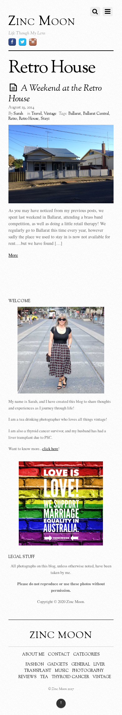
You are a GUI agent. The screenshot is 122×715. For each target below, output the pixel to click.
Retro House (28, 119)
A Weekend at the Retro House (55, 93)
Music (62, 671)
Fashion (35, 664)
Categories (86, 654)
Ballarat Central (96, 114)
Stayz (45, 119)
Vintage (50, 114)
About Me (33, 654)
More (13, 255)
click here (50, 448)
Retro (12, 119)
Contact (59, 654)
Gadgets (57, 664)
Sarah (18, 114)
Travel (36, 114)
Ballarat (74, 114)
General (80, 664)
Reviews (27, 677)
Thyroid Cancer (70, 677)
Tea (44, 677)
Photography (88, 671)
